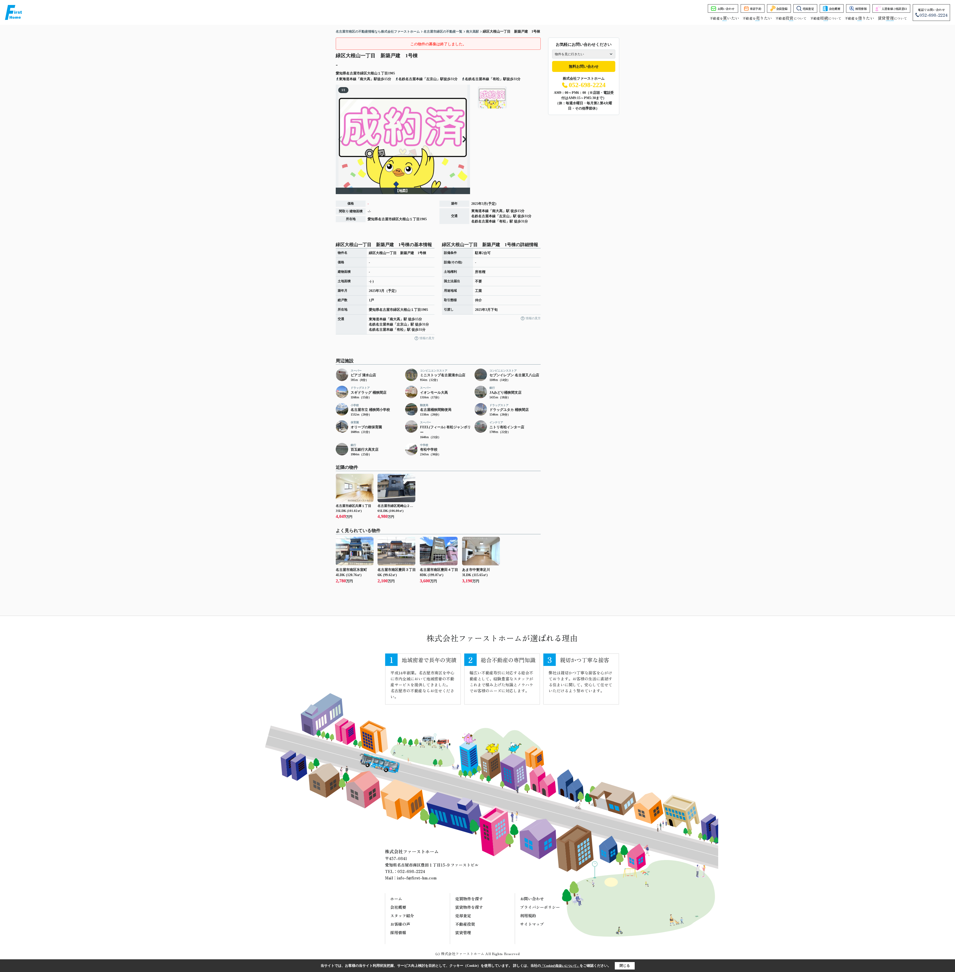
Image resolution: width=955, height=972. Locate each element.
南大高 (497, 211)
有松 (502, 221)
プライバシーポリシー (540, 907)
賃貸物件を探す (469, 907)
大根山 (372, 73)
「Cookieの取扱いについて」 (560, 966)
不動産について (791, 18)
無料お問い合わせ (584, 66)
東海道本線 (480, 211)
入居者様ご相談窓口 (894, 8)
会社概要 (834, 8)
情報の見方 (427, 338)
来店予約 (755, 8)
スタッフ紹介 (402, 915)
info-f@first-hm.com (417, 878)
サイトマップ (532, 924)
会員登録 (781, 8)
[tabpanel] (508, 97)
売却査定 (808, 8)
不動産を (724, 18)
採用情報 (860, 8)
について (892, 18)
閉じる (625, 966)
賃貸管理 (463, 932)
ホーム (396, 899)
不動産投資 (465, 924)
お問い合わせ (725, 8)
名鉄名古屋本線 (483, 216)
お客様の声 (400, 924)
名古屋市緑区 (356, 73)
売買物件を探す (469, 899)
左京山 (504, 216)
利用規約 (528, 915)
